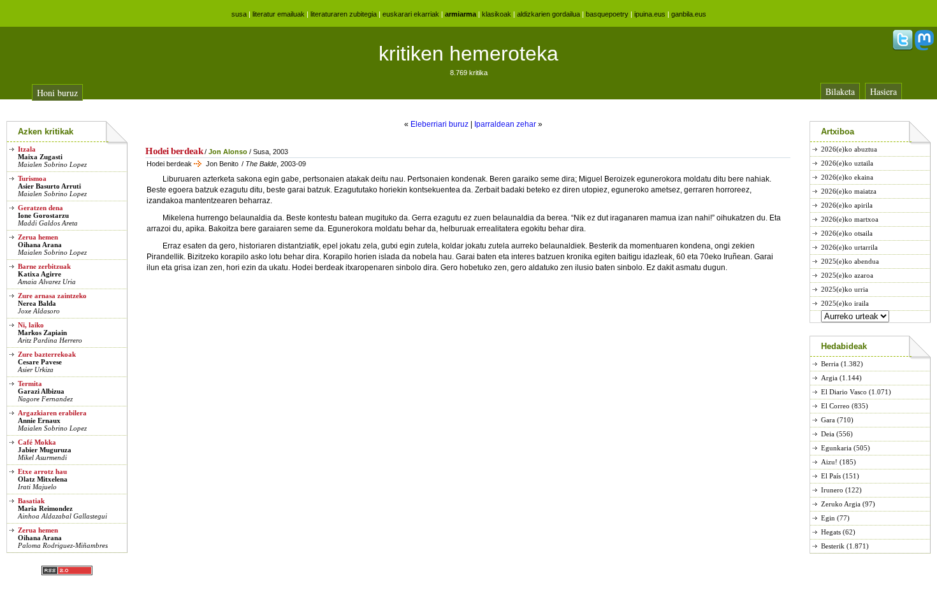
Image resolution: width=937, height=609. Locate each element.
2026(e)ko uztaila (847, 163)
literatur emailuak (278, 14)
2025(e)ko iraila (845, 303)
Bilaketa (840, 91)
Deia (827, 434)
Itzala (27, 149)
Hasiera (883, 91)
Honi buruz (57, 93)
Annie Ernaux (39, 420)
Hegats (831, 532)
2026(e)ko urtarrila (849, 247)
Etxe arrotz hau (42, 471)
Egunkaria (836, 448)
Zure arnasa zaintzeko (52, 295)
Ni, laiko (31, 325)
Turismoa (32, 178)
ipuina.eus (649, 14)
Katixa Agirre (39, 274)
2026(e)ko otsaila (847, 233)
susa (239, 14)
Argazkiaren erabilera (52, 413)
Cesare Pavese (40, 362)
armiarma (460, 14)
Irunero (832, 490)
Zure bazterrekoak (47, 354)
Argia (829, 378)
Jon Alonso (227, 151)
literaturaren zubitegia (343, 14)
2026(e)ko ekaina (847, 177)
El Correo (835, 406)
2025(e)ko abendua (850, 261)
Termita (30, 383)
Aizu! (829, 462)
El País (831, 476)
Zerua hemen (38, 237)
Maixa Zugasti (40, 157)
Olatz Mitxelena (43, 479)
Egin (828, 518)
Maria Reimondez (45, 508)
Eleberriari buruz (439, 124)
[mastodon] (924, 47)
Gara (828, 420)
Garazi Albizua (41, 391)
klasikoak (496, 14)
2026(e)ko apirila (847, 205)
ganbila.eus (688, 14)
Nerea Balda (37, 303)
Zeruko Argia (841, 504)
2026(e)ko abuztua (849, 149)
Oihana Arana (40, 244)
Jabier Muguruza (44, 450)
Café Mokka (37, 442)
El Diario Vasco (844, 392)
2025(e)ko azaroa (847, 275)
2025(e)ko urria (844, 289)
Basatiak (31, 501)
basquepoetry (607, 14)
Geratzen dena (40, 207)
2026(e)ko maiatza (848, 191)
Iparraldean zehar (505, 124)
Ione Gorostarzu (43, 215)
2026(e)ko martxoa (849, 219)
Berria (830, 364)
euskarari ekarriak (410, 14)
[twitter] (902, 47)
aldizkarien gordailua (548, 14)
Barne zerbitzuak (44, 266)
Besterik (833, 546)
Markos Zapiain (42, 332)
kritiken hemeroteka (468, 53)
